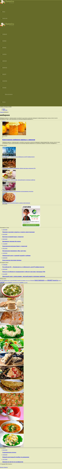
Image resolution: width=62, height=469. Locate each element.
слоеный (14, 282)
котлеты (15, 280)
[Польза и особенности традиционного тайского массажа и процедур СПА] (9, 167)
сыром (21, 282)
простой (45, 280)
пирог (29, 280)
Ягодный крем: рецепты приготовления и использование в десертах (17, 191)
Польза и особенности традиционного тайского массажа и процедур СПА (18, 168)
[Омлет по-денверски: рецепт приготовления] (12, 392)
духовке (11, 280)
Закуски (4, 60)
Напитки (4, 80)
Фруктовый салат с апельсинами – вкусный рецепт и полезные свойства (18, 179)
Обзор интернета (8, 94)
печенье (26, 280)
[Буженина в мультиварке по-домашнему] (12, 324)
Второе (4, 47)
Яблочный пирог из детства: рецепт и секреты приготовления (16, 202)
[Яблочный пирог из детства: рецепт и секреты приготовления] (9, 201)
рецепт (50, 280)
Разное (4, 87)
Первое (4, 40)
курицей (18, 280)
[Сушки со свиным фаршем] (12, 406)
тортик (26, 282)
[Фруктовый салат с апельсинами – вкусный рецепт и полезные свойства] (9, 178)
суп (17, 282)
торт (24, 282)
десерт (8, 280)
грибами (5, 280)
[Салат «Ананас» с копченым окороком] (12, 446)
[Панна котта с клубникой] (12, 419)
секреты (10, 282)
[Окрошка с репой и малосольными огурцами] (12, 297)
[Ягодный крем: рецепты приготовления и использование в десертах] (9, 190)
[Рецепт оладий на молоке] (12, 310)
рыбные (59, 280)
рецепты (55, 280)
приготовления (39, 280)
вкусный (1, 280)
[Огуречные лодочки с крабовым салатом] (12, 351)
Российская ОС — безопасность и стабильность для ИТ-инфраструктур (18, 156)
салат (2, 282)
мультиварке (23, 280)
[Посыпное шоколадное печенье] (12, 365)
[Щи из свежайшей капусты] (12, 433)
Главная (2, 112)
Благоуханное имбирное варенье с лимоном (18, 139)
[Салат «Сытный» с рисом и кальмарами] (12, 338)
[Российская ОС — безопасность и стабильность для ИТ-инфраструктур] (9, 155)
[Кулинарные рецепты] (7, 4)
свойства (6, 282)
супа (18, 282)
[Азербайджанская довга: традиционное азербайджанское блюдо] (12, 378)
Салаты (4, 54)
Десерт (4, 74)
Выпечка (4, 67)
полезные (32, 280)
